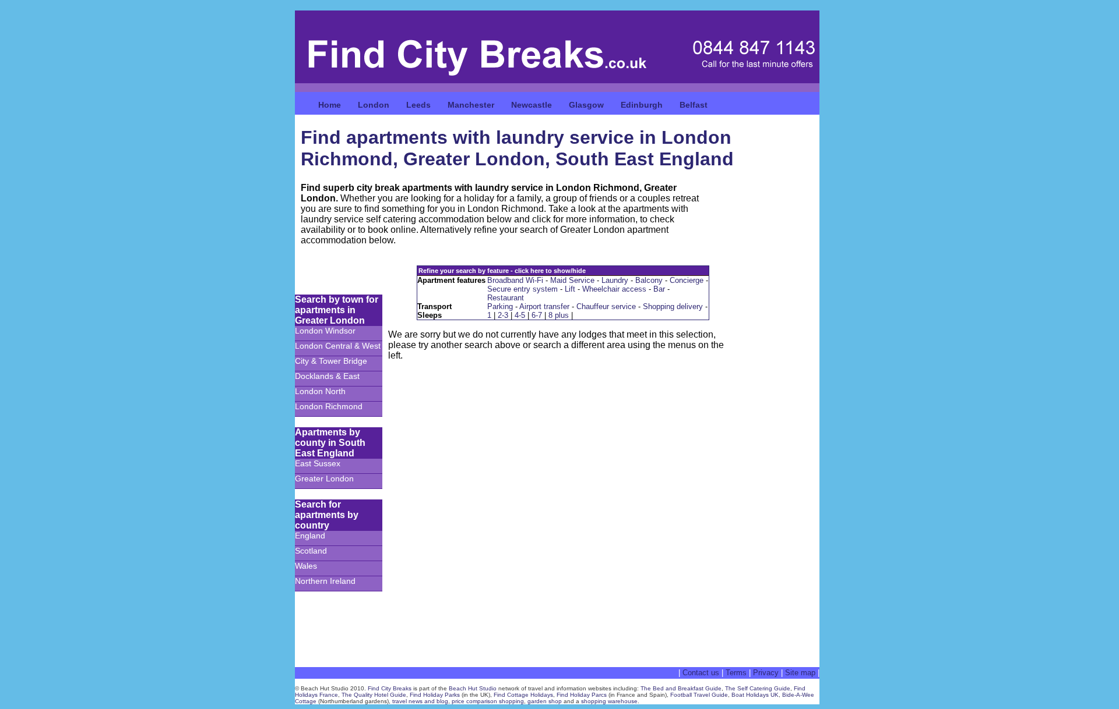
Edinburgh (642, 104)
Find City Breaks (389, 688)
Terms (736, 672)
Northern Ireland (325, 581)
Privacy (766, 672)
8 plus (558, 315)
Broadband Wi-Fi (515, 280)
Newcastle (531, 104)
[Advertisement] (779, 469)
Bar (659, 289)
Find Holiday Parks (435, 695)
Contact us (700, 672)
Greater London (324, 478)
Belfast (694, 104)
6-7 (537, 315)
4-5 (520, 315)
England (310, 535)
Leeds (418, 104)
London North (320, 391)
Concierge (686, 280)
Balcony (649, 280)
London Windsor (325, 330)
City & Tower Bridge (331, 361)
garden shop (544, 701)
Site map (800, 672)
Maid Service (572, 280)
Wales (306, 565)
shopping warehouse (609, 701)
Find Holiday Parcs (582, 695)
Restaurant (505, 297)
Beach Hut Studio (473, 688)
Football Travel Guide (699, 695)
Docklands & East (327, 376)
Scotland (311, 550)
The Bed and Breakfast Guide (681, 688)
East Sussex (317, 463)
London (373, 104)
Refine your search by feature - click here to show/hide (502, 270)
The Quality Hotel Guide (374, 695)
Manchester (471, 104)
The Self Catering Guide (757, 688)
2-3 (503, 315)
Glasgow (586, 104)
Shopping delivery (673, 306)
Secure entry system (522, 289)
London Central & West (338, 345)
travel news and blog (420, 701)
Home (329, 104)
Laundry (614, 280)
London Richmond (329, 406)
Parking (500, 306)
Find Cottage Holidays (523, 695)
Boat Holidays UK (755, 695)
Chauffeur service (606, 306)
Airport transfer (544, 306)
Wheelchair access (614, 289)
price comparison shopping (488, 701)
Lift (570, 289)
